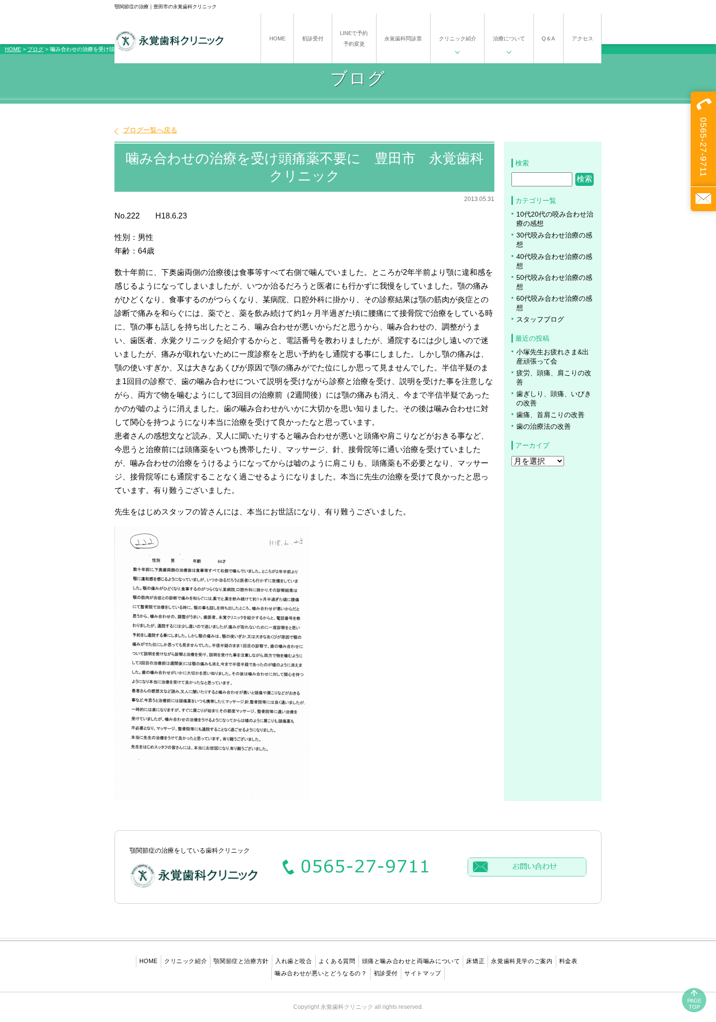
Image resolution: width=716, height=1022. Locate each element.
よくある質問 (337, 961)
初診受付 (386, 973)
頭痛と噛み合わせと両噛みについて (411, 961)
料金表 (568, 961)
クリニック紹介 (185, 961)
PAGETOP (694, 1004)
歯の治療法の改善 (543, 426)
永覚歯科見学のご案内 (521, 961)
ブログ (35, 49)
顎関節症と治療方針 (241, 961)
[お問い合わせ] (703, 198)
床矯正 (475, 961)
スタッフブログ (540, 319)
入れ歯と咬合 (293, 961)
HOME (13, 49)
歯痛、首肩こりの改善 (550, 415)
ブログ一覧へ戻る (150, 130)
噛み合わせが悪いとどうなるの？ (321, 973)
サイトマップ (422, 973)
